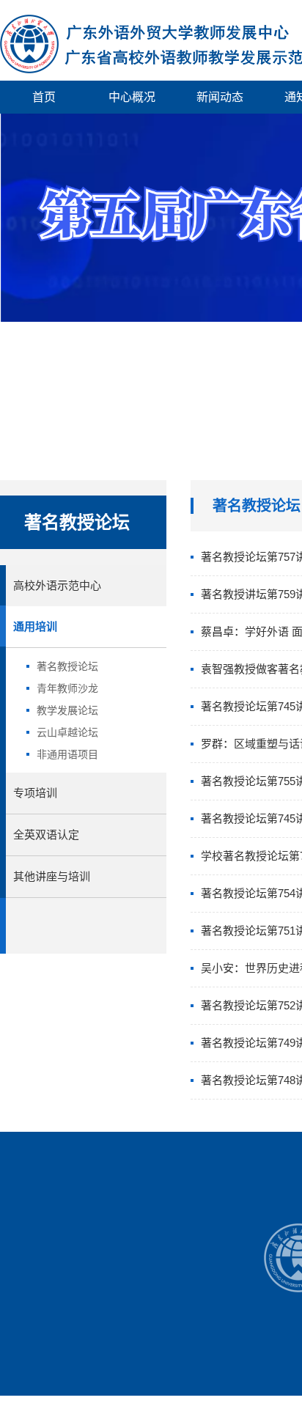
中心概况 (131, 97)
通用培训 (35, 626)
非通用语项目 (67, 754)
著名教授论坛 (67, 666)
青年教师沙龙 (67, 688)
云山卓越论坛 (67, 732)
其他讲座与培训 (51, 876)
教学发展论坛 (67, 710)
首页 (44, 97)
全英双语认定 (46, 834)
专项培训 (35, 793)
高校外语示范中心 (57, 585)
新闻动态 (219, 97)
